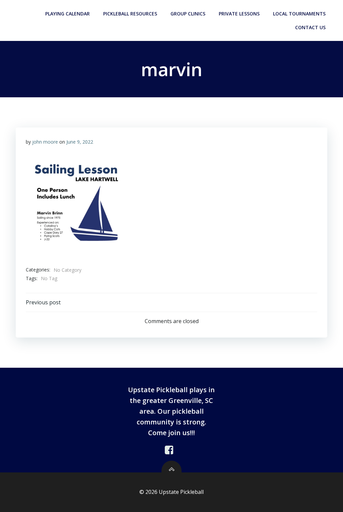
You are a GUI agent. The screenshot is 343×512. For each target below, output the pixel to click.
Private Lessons (239, 13)
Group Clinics (187, 13)
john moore (45, 142)
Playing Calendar (67, 13)
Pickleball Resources (130, 13)
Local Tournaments (299, 13)
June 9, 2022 (79, 142)
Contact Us (310, 27)
